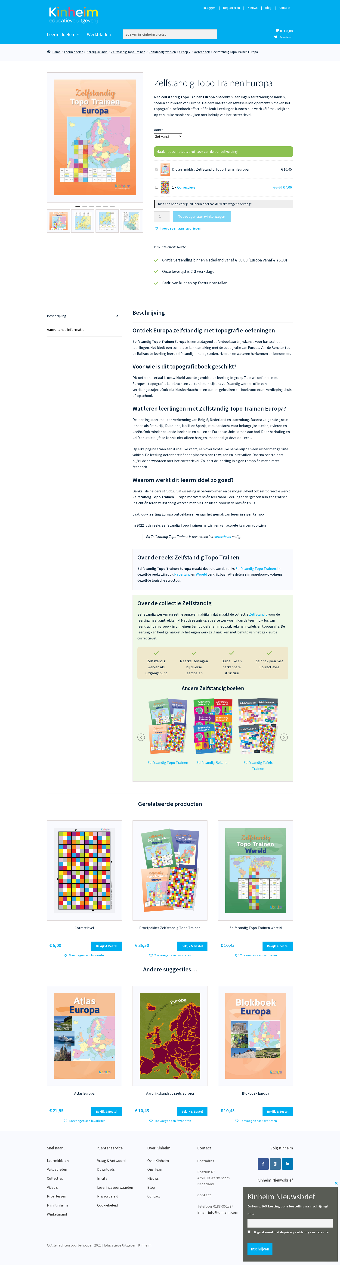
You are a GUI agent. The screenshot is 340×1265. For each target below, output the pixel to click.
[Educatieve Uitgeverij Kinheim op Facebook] (263, 1164)
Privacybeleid (107, 1196)
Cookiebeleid (107, 1205)
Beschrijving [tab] (56, 315)
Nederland (182, 574)
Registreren (231, 8)
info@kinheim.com (223, 1212)
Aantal (159, 129)
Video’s (52, 1187)
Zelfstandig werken (162, 52)
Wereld (201, 574)
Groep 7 (184, 52)
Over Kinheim (158, 1160)
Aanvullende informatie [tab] (65, 329)
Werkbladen (99, 34)
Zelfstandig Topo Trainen (128, 52)
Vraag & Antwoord (111, 1160)
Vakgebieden (57, 1169)
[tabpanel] (95, 137)
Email (250, 1214)
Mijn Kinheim (57, 1205)
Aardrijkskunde (97, 52)
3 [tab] (91, 208)
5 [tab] (105, 208)
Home (57, 52)
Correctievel (187, 187)
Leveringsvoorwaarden (115, 1187)
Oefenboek (202, 52)
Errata (102, 1178)
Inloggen (210, 8)
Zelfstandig (258, 614)
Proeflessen (56, 1196)
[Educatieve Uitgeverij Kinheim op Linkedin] (287, 1164)
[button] (177, 228)
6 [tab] (112, 208)
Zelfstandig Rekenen (212, 762)
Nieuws (253, 8)
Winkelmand (57, 1214)
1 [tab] (77, 208)
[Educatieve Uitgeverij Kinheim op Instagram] (275, 1164)
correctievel (222, 536)
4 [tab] (98, 208)
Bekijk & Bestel (106, 946)
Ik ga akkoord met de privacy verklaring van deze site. (291, 1232)
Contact (284, 8)
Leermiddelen (60, 34)
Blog (268, 8)
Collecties (55, 1178)
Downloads (106, 1169)
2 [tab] (84, 208)
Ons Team (155, 1169)
